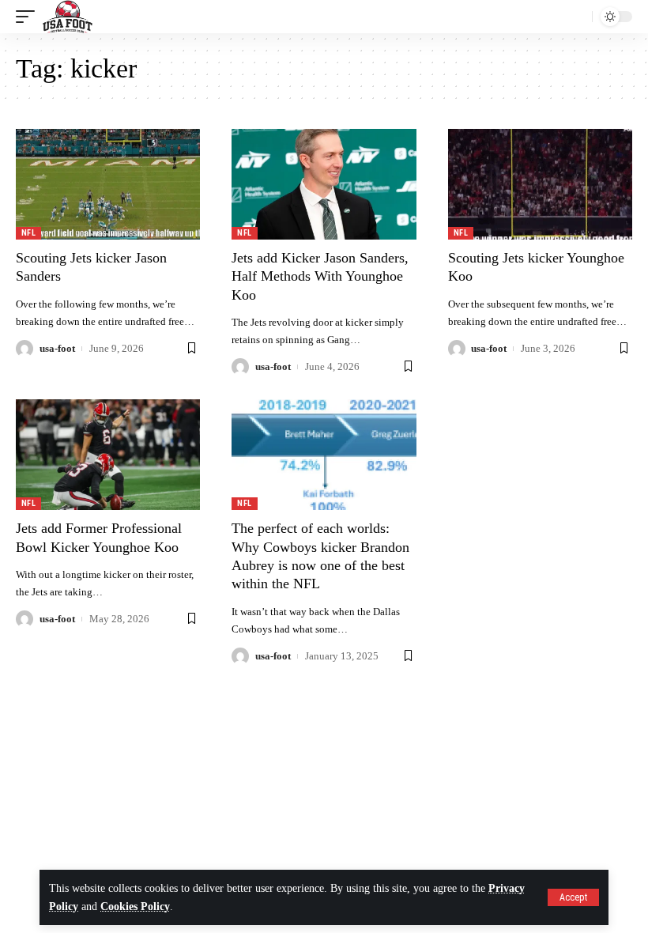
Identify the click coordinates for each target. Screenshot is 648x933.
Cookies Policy (135, 906)
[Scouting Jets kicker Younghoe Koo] (540, 184)
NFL (28, 233)
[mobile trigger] (29, 16)
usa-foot (57, 348)
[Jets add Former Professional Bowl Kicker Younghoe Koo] (108, 454)
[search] (576, 17)
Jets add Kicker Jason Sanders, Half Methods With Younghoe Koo (320, 276)
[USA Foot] (67, 16)
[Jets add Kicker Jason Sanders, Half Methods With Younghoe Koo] (324, 184)
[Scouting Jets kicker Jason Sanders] (108, 184)
